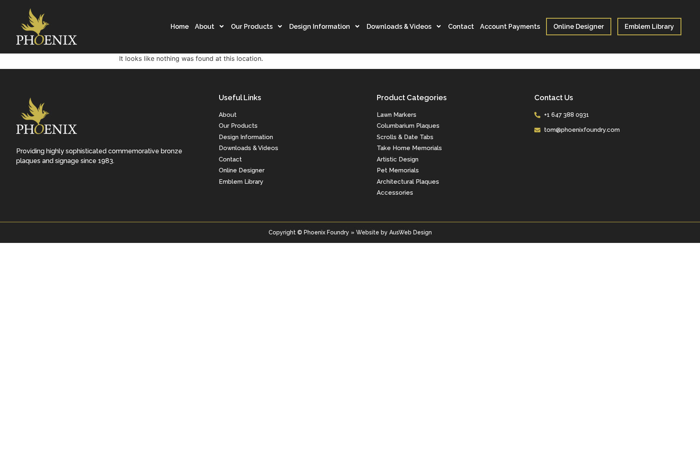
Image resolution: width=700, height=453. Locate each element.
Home (180, 26)
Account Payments (510, 26)
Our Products (252, 26)
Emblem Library (649, 26)
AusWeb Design (410, 232)
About (204, 26)
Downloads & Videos (399, 26)
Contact (461, 26)
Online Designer (578, 26)
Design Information (319, 26)
